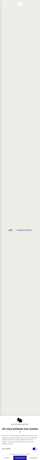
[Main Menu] (4, 5)
